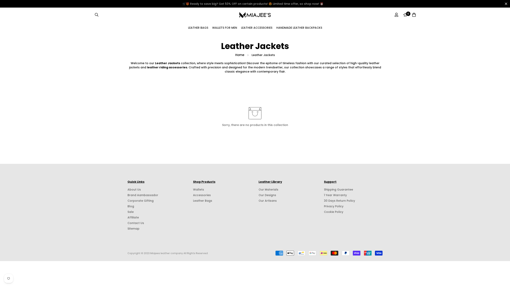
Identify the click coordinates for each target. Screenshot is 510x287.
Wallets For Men (224, 27)
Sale (131, 212)
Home (239, 55)
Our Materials (268, 190)
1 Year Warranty (335, 195)
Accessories (202, 195)
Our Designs (267, 195)
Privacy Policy (333, 206)
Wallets (198, 190)
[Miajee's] (255, 15)
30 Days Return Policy (339, 201)
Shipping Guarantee (338, 190)
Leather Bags (198, 27)
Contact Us (136, 223)
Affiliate (133, 217)
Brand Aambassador (143, 195)
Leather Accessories (256, 27)
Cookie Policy (333, 212)
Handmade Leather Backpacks (299, 27)
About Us (134, 190)
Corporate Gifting (141, 201)
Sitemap (133, 229)
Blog (131, 206)
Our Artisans (268, 201)
